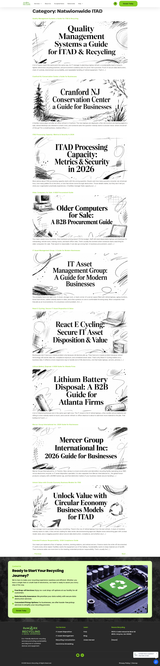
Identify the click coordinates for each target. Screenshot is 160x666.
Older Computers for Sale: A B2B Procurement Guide (52, 192)
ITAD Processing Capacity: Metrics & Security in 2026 (53, 134)
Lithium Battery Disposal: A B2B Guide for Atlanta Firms (53, 366)
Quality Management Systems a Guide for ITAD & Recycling (55, 18)
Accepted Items (59, 3)
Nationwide (71, 3)
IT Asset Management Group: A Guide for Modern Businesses (56, 250)
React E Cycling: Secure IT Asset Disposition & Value (52, 308)
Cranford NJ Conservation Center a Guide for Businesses (54, 76)
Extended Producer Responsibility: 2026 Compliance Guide (55, 540)
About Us (48, 3)
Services (37, 3)
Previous (36, 554)
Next (125, 554)
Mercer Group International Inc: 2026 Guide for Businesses (55, 424)
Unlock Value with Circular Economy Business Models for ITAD (56, 482)
